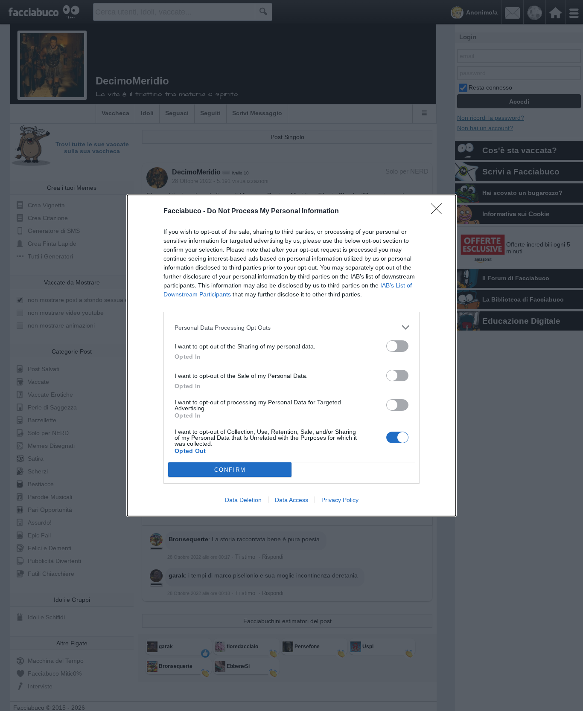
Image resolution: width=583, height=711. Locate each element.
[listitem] (291, 327)
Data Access (291, 499)
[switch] (397, 346)
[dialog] (291, 355)
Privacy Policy (340, 499)
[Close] (439, 211)
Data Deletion (243, 499)
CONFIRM (230, 470)
